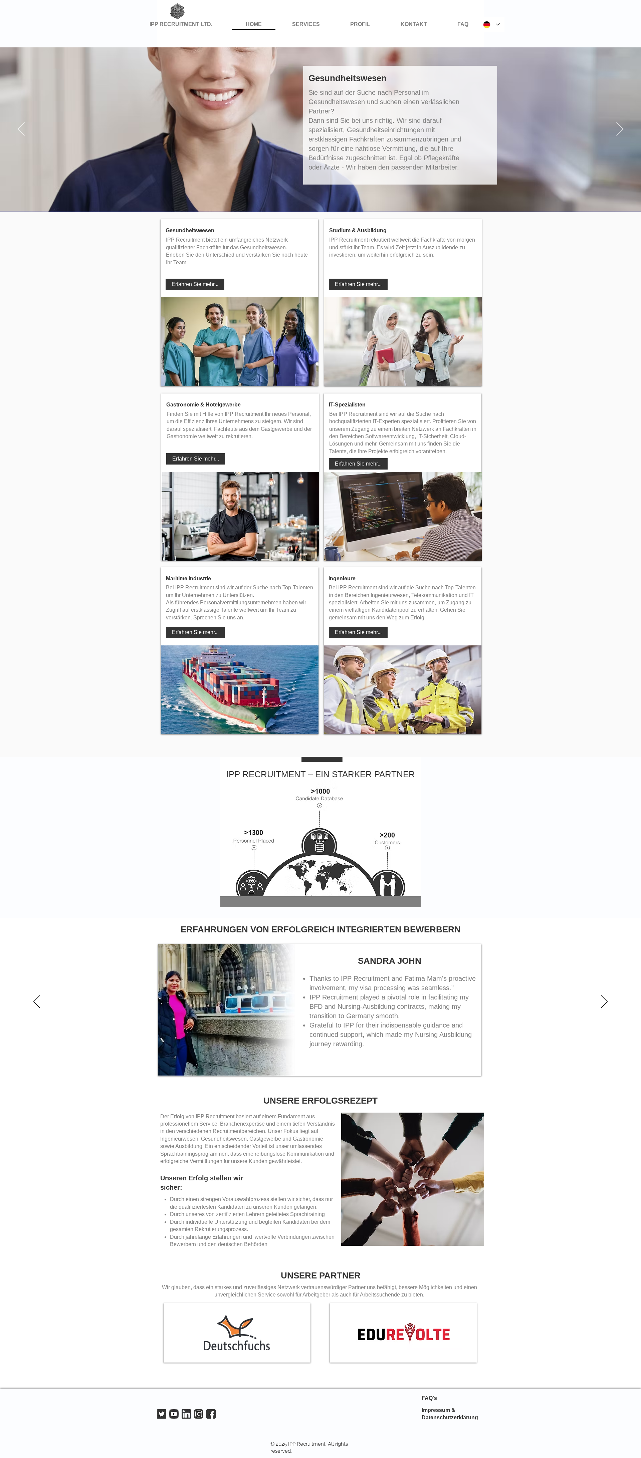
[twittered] (161, 1414)
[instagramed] (198, 1414)
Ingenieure (342, 578)
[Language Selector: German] (491, 24)
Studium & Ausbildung (358, 230)
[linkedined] (186, 1414)
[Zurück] (21, 129)
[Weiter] (619, 129)
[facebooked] (211, 1414)
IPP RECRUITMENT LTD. (181, 24)
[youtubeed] (174, 1414)
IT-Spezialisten (347, 404)
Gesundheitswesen (190, 230)
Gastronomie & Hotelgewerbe (203, 404)
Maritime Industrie (188, 578)
